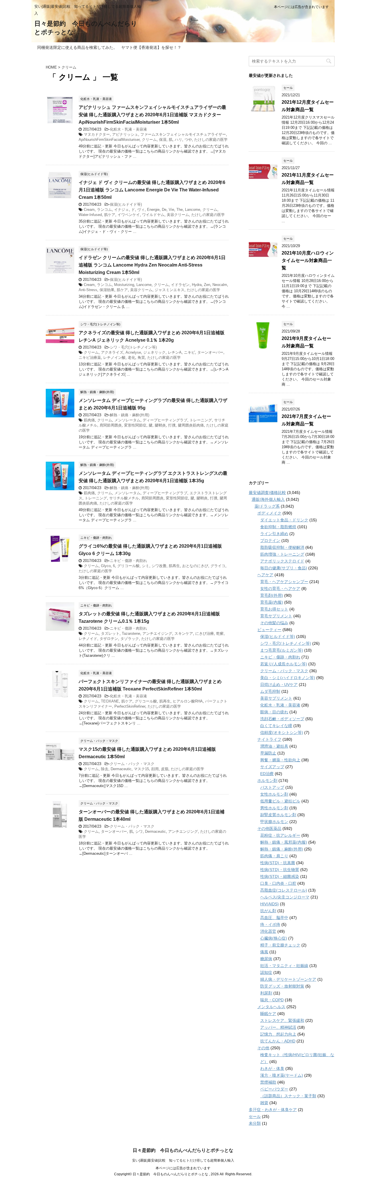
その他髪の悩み (274, 622)
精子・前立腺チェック (280, 945)
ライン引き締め (274, 533)
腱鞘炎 (160, 425)
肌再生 (174, 566)
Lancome (192, 209)
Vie (171, 209)
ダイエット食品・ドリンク (284, 520)
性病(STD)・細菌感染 (279, 876)
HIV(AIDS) (269, 904)
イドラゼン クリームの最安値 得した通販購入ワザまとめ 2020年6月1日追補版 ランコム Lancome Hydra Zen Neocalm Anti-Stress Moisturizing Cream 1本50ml (152, 265)
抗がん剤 (268, 910)
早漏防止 (268, 753)
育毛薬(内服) (271, 602)
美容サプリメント (276, 698)
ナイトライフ (269, 739)
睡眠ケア (268, 1013)
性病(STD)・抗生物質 (279, 869)
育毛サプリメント (276, 616)
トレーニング (201, 420)
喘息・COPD (272, 1000)
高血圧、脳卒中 (274, 917)
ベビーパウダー (274, 1089)
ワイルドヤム (153, 215)
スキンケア (183, 633)
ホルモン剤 (267, 780)
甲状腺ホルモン (274, 821)
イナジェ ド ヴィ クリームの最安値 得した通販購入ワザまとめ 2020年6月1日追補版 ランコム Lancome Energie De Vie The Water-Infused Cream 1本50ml (152, 190)
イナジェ (121, 209)
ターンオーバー (210, 352)
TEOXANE (110, 701)
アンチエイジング (157, 633)
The (179, 209)
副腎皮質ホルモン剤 (278, 814)
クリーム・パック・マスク (132, 764)
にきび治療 (204, 633)
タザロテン (109, 638)
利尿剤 (266, 993)
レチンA (175, 352)
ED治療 (267, 773)
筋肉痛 (89, 420)
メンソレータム (127, 420)
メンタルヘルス (271, 1006)
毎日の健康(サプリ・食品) (283, 568)
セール (255, 1116)
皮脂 (164, 769)
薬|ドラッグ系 (267, 506)
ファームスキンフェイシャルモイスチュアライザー (183, 134)
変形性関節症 (135, 425)
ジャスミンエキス (169, 290)
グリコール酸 (128, 566)
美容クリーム (178, 215)
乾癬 (220, 633)
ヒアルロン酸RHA (188, 701)
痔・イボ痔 (270, 924)
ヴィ (141, 209)
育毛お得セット (274, 609)
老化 (131, 357)
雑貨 (264, 1102)
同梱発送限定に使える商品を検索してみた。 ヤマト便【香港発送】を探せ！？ (109, 47)
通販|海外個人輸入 (268, 499)
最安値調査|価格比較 (267, 492)
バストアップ (272, 787)
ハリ (178, 139)
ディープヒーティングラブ (165, 420)
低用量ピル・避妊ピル (280, 801)
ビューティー (269, 629)
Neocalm (219, 285)
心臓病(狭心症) (273, 938)
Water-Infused (90, 215)
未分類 (255, 1123)
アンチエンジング (183, 831)
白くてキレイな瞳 (276, 725)
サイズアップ (272, 766)
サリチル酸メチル (124, 498)
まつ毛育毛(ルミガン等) (281, 650)
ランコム (104, 209)
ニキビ (189, 352)
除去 (104, 769)
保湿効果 (107, 290)
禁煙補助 (268, 1082)
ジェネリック (154, 352)
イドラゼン (180, 285)
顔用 (155, 769)
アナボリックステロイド (282, 561)
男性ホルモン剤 (274, 808)
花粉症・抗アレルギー (280, 835)
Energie (153, 209)
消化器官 (268, 931)
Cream (89, 209)
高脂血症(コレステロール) (283, 890)
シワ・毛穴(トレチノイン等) (133, 347)
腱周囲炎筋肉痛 (191, 425)
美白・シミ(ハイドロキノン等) (287, 677)
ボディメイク (269, 513)
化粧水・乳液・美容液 (128, 129)
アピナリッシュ (125, 134)
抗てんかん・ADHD (277, 1041)
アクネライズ (112, 352)
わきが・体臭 (272, 1068)
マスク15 (141, 769)
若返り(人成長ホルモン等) (283, 664)
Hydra (197, 285)
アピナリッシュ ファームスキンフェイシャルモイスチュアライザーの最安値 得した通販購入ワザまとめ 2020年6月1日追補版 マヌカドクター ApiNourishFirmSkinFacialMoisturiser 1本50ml (152, 115)
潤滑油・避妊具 (274, 746)
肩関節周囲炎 (111, 425)
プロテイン (270, 540)
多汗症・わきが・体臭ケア (273, 1109)
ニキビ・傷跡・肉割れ (128, 561)
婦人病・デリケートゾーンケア (288, 979)
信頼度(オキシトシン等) (281, 732)
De (164, 209)
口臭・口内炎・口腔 (278, 883)
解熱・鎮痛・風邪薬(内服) (283, 842)
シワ (139, 831)
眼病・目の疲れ (274, 712)
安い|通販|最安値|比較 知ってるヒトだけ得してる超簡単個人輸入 (183, 1160)
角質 (141, 357)
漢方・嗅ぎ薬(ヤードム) (281, 1075)
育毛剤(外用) (271, 595)
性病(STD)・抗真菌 (277, 862)
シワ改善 (159, 566)
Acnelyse (133, 352)
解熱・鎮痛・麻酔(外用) (129, 415)
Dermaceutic (121, 769)
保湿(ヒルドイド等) (126, 204)
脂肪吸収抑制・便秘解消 (282, 547)
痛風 (264, 952)
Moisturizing (124, 285)
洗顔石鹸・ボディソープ (282, 718)
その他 (263, 1048)
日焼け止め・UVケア (279, 684)
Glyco (106, 566)
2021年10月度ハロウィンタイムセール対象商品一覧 (308, 260)
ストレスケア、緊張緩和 (282, 1020)
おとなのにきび (195, 566)
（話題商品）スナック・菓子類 (288, 1096)
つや (188, 139)
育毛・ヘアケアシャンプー (284, 581)
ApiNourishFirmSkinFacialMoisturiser (109, 139)
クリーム (149, 139)
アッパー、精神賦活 (278, 1027)
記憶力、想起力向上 (278, 1034)
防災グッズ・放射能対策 (282, 986)
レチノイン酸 (114, 357)
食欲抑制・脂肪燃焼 (278, 527)
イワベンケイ (129, 215)
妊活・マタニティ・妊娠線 (284, 965)
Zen (207, 285)
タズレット (110, 633)
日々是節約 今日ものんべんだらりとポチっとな (183, 1150)
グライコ (217, 566)
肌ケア (109, 215)
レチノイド (88, 638)
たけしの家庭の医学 (211, 139)
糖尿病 (266, 958)
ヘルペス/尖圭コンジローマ (284, 897)
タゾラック (129, 638)
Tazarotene (131, 633)
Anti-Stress (88, 290)
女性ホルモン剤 (274, 794)
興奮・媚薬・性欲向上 (280, 760)
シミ (145, 566)
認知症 (266, 972)
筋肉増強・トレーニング (282, 554)
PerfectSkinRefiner (129, 706)
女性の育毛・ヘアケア (280, 588)
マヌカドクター (97, 134)
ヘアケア (265, 575)
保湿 (162, 139)
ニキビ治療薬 (90, 357)
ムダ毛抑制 (270, 691)
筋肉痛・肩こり (274, 856)
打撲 (172, 425)
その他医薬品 (269, 828)
